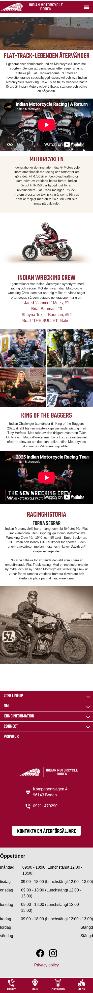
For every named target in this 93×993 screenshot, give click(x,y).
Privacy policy (46, 965)
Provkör (11, 736)
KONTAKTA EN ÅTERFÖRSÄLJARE (46, 831)
